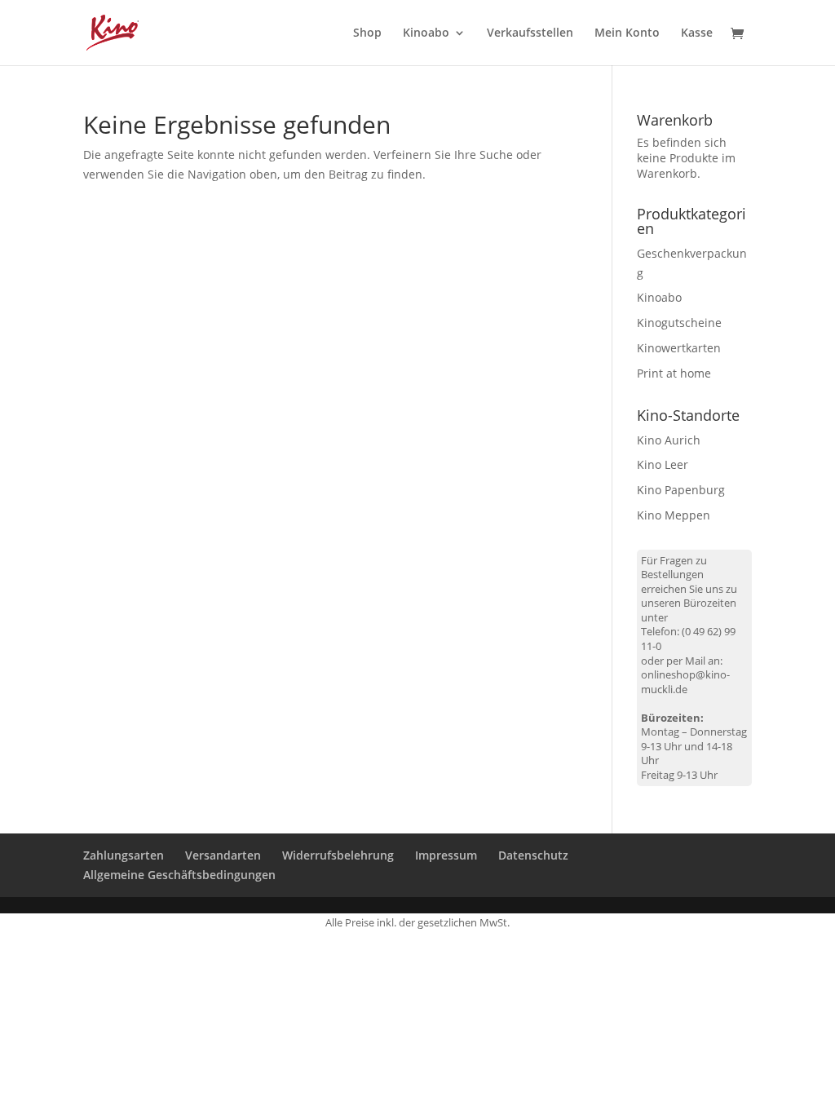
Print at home (674, 373)
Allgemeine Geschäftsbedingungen (179, 874)
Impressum (446, 855)
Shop (367, 33)
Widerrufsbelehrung (338, 855)
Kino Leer (662, 464)
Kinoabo (426, 33)
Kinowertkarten (679, 348)
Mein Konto (627, 33)
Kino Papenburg (681, 489)
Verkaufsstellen (530, 33)
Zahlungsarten (123, 855)
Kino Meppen (673, 515)
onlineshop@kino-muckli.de (685, 681)
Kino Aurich (668, 440)
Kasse (697, 33)
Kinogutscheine (679, 322)
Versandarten (223, 855)
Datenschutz (533, 855)
